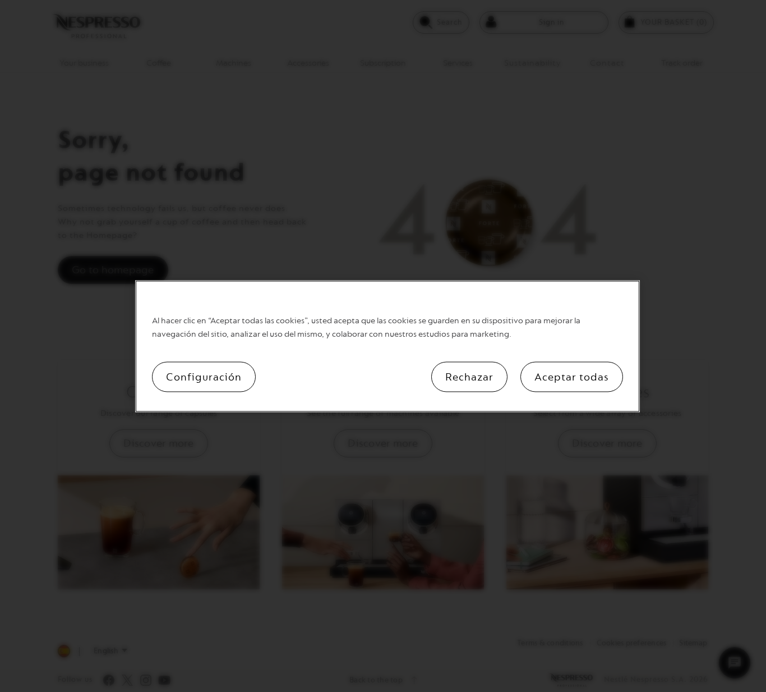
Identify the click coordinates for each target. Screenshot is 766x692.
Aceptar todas (571, 376)
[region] (387, 346)
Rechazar (469, 376)
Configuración (204, 376)
